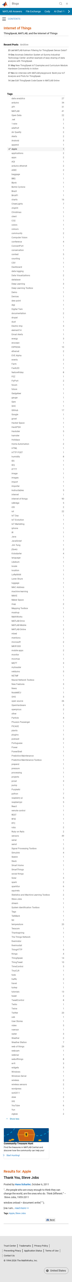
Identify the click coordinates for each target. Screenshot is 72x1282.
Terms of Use (52, 1250)
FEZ (38, 376)
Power (38, 747)
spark (38, 882)
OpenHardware (38, 705)
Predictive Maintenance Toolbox (38, 760)
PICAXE (38, 726)
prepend (38, 764)
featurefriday (38, 372)
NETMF (38, 676)
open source (38, 701)
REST (38, 815)
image (38, 473)
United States (57, 1270)
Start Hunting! (13, 1155)
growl (38, 419)
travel (38, 983)
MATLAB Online (38, 629)
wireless (38, 1080)
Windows (38, 1072)
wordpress (38, 1088)
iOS (38, 507)
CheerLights (38, 204)
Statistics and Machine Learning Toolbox (38, 895)
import (38, 482)
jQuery (38, 549)
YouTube (38, 1105)
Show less (14, 1119)
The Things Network (38, 937)
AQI (38, 161)
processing (38, 772)
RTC (38, 823)
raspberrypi (38, 802)
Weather (38, 1038)
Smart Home (38, 865)
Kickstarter (38, 553)
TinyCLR (38, 970)
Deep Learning (38, 284)
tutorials (38, 992)
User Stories (38, 1021)
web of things (38, 1046)
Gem (38, 402)
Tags (38, 911)
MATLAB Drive (38, 621)
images (38, 477)
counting (38, 258)
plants (38, 730)
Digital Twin (38, 309)
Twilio (38, 1004)
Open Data (38, 115)
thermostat (38, 945)
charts (38, 199)
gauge (38, 397)
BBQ (38, 178)
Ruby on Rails (38, 831)
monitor (38, 654)
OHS (38, 697)
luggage (38, 583)
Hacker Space (38, 423)
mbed (38, 633)
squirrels (38, 890)
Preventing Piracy (12, 1250)
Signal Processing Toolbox (38, 848)
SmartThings (38, 869)
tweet (38, 996)
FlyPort (38, 381)
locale (38, 566)
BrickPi (38, 195)
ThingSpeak (38, 958)
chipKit (38, 208)
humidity (38, 456)
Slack (38, 861)
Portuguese (38, 743)
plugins (38, 735)
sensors (38, 836)
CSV (38, 263)
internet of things (38, 499)
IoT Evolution (38, 520)
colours (38, 229)
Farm (38, 364)
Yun (38, 1110)
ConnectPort (38, 246)
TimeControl (38, 966)
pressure (38, 768)
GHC (38, 406)
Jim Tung (38, 545)
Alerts (38, 136)
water (38, 1034)
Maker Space (38, 600)
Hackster (38, 431)
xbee (38, 1097)
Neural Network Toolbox (38, 680)
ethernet (38, 351)
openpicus (38, 709)
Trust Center (10, 1245)
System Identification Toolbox (38, 907)
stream (38, 903)
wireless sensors (38, 1084)
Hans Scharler (23, 1184)
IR (38, 532)
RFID (38, 819)
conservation (38, 250)
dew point (38, 301)
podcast (38, 739)
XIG (38, 1101)
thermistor (38, 941)
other (38, 713)
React (38, 806)
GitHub (38, 410)
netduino (38, 671)
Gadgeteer (38, 393)
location (38, 570)
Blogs (15, 3)
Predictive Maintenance (38, 756)
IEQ (38, 465)
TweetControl (38, 1000)
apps (38, 157)
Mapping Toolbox (38, 608)
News (38, 688)
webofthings (38, 1059)
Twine (38, 1008)
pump (38, 785)
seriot (38, 844)
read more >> (22, 1208)
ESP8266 (38, 347)
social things (38, 874)
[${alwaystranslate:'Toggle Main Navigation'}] (67, 3)
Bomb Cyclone (38, 187)
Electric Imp (38, 326)
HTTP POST (38, 452)
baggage (38, 174)
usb (38, 1017)
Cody (47, 11)
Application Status (33, 1250)
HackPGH (38, 427)
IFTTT (38, 469)
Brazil (38, 191)
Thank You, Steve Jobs (21, 1177)
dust (38, 322)
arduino (38, 102)
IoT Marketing (38, 524)
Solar (38, 878)
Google (38, 414)
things (38, 954)
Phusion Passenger (38, 722)
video (38, 1025)
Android (38, 140)
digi (38, 305)
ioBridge (38, 503)
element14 (38, 330)
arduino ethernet (38, 166)
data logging (38, 271)
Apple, (12, 1213)
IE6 (38, 461)
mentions (38, 638)
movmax (38, 659)
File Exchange (33, 11)
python (38, 794)
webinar (38, 1055)
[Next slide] (66, 11)
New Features (38, 684)
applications (38, 153)
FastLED (38, 368)
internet (38, 494)
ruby (38, 827)
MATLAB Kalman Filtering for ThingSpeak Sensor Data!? (41, 50)
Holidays (38, 440)
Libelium (38, 562)
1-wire (38, 124)
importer (38, 486)
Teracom (38, 928)
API (38, 107)
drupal (38, 317)
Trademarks (25, 1245)
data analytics (38, 98)
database (38, 279)
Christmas (38, 212)
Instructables (38, 490)
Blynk (38, 183)
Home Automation (38, 444)
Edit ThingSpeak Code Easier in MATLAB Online (37, 80)
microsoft (38, 642)
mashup (38, 612)
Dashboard (38, 267)
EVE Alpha (38, 355)
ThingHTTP (38, 949)
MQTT (38, 663)
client (38, 216)
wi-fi (38, 1063)
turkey (38, 987)
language (38, 558)
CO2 (38, 220)
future (38, 389)
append (38, 145)
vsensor (38, 1029)
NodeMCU (38, 692)
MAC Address (38, 587)
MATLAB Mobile (38, 625)
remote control (38, 810)
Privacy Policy (41, 1245)
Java (38, 536)
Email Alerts (38, 334)
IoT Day (38, 515)
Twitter (38, 1013)
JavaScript (38, 541)
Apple (38, 149)
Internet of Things (17, 28)
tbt (38, 920)
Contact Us (9, 1255)
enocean (38, 343)
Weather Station (38, 1042)
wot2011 (38, 1093)
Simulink (38, 853)
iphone (38, 528)
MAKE (38, 595)
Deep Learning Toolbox (38, 288)
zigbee (38, 1114)
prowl (38, 781)
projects (38, 777)
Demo (38, 292)
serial (38, 840)
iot (38, 511)
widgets (38, 1067)
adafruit (38, 128)
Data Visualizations (38, 275)
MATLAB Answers (12, 11)
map (38, 604)
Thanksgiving (38, 933)
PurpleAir (38, 789)
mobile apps (38, 650)
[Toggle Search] (61, 3)
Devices (38, 296)
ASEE (38, 170)
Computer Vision (38, 237)
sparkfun (38, 886)
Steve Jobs (38, 899)
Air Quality (38, 132)
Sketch (38, 857)
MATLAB (38, 111)
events (38, 360)
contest (38, 254)
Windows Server (38, 1076)
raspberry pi (38, 798)
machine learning (38, 591)
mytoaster (38, 667)
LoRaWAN (38, 574)
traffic (38, 979)
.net (38, 119)
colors (38, 225)
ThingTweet (38, 962)
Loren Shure (38, 579)
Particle (38, 718)
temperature (38, 924)
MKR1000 (38, 646)
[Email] (50, 1219)
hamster (38, 435)
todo (38, 975)
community (38, 233)
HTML (38, 448)
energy (38, 338)
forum (38, 385)
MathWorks (38, 617)
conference (38, 242)
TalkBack (38, 916)
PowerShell (38, 751)
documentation (38, 313)
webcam (38, 1051)
